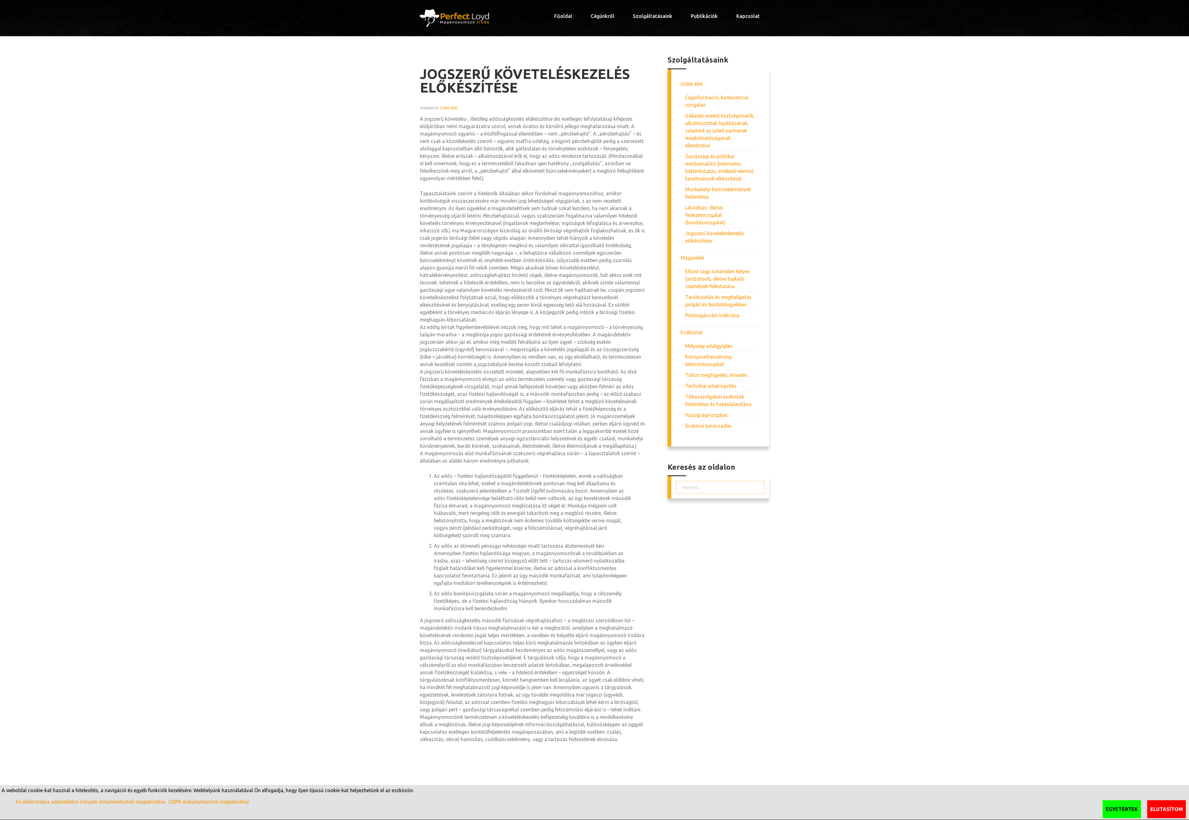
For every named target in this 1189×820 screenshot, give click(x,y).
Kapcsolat (748, 16)
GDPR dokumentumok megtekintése (208, 802)
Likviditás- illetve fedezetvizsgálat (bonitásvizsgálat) (705, 215)
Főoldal (563, 16)
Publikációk (704, 16)
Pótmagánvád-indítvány (712, 315)
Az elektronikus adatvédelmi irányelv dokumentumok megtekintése (90, 802)
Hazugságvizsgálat (706, 415)
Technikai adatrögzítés (711, 386)
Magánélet (692, 258)
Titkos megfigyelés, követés (716, 375)
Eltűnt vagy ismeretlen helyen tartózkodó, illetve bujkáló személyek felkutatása (717, 279)
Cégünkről (602, 16)
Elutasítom (1166, 809)
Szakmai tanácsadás (708, 426)
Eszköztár (692, 332)
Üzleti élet (449, 108)
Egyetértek (1122, 809)
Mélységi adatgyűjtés (709, 346)
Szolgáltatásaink (652, 16)
